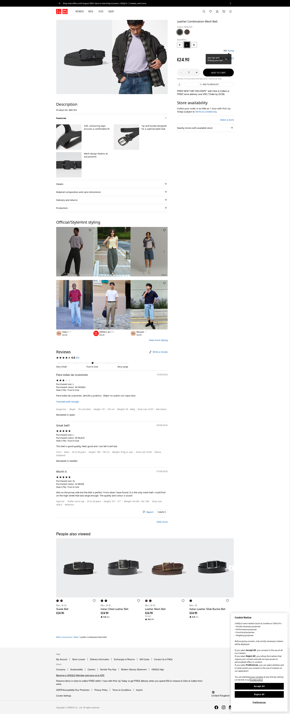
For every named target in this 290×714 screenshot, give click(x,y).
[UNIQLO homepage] (62, 11)
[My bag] (224, 11)
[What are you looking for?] (204, 11)
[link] (148, 3)
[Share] (179, 84)
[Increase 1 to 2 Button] (197, 72)
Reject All (259, 694)
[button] (69, 137)
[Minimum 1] (181, 72)
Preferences (259, 702)
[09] (179, 32)
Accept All (259, 686)
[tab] (79, 11)
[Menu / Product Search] (230, 11)
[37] (187, 32)
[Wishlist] (210, 11)
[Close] (226, 59)
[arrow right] (164, 251)
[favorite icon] (94, 600)
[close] (59, 3)
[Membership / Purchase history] (217, 11)
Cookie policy (256, 679)
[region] (259, 662)
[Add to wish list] (90, 230)
